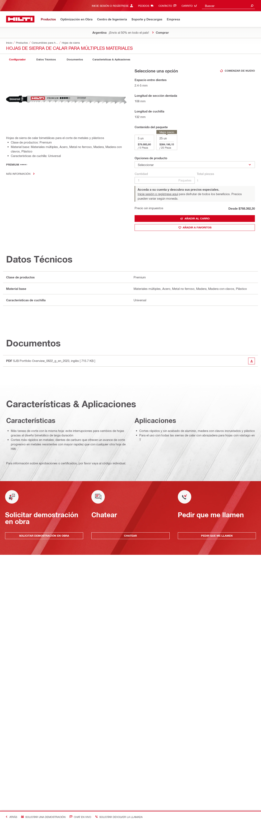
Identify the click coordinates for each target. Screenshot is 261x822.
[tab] (17, 59)
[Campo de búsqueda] (252, 5)
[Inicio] (20, 19)
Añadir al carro (197, 218)
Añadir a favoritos (197, 227)
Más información (18, 173)
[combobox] (228, 5)
